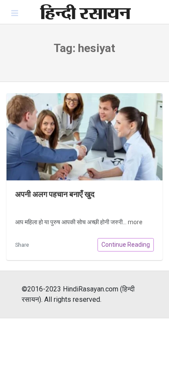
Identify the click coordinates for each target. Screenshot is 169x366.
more (135, 222)
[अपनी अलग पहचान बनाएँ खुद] (84, 136)
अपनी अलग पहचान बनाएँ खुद (54, 194)
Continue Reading (125, 244)
